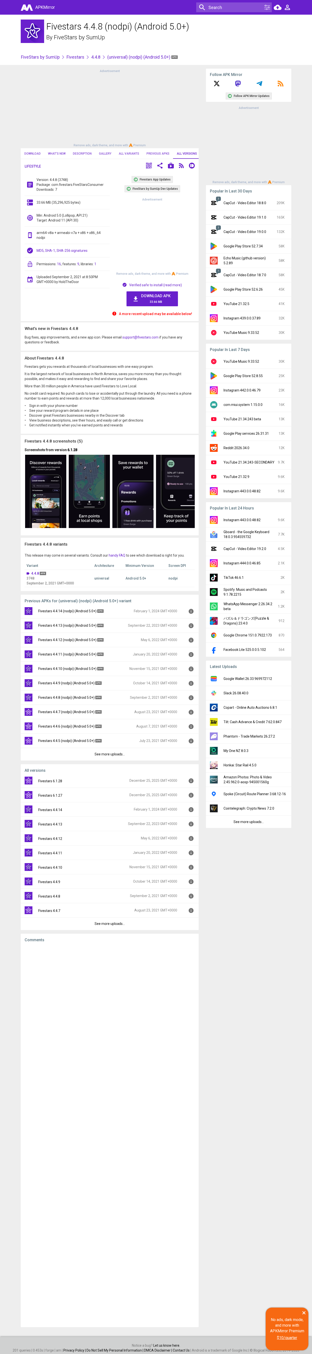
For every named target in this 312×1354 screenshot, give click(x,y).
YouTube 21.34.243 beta (242, 419)
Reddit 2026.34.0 (236, 448)
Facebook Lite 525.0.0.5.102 (245, 650)
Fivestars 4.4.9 (49, 882)
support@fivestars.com (140, 337)
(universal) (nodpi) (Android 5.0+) (139, 57)
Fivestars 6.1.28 (50, 781)
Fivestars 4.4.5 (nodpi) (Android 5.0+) (66, 741)
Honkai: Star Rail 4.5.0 (240, 765)
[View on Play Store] (171, 166)
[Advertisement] (109, 108)
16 (59, 264)
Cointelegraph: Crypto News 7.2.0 (249, 808)
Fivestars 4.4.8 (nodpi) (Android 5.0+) (66, 697)
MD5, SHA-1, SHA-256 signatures (62, 251)
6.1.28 (72, 450)
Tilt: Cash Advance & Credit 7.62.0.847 (253, 722)
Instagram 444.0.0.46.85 (242, 563)
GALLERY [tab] (105, 153)
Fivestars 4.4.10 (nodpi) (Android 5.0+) (67, 669)
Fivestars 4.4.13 (50, 824)
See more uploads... (110, 754)
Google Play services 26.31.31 (246, 433)
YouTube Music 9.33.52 (241, 333)
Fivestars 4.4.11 (50, 853)
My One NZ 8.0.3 (236, 751)
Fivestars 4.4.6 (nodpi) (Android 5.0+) (66, 726)
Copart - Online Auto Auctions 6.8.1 (250, 707)
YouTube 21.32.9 (236, 477)
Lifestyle (33, 166)
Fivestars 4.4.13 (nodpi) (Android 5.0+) (67, 625)
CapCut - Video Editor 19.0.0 (245, 232)
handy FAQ (117, 555)
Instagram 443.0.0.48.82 (242, 491)
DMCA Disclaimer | (158, 1350)
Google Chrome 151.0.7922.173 (248, 635)
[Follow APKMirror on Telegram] (259, 85)
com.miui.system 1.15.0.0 (243, 405)
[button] (149, 166)
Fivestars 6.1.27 (50, 795)
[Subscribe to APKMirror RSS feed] (280, 85)
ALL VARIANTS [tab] (129, 153)
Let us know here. (166, 1345)
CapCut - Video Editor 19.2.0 (245, 549)
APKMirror (45, 7)
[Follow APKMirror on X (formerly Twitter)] (217, 85)
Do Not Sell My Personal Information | (115, 1350)
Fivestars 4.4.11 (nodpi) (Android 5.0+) (67, 654)
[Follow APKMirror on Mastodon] (238, 85)
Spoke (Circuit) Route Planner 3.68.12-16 (255, 794)
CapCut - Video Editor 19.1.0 (245, 217)
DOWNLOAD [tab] (32, 153)
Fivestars (75, 57)
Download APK (156, 299)
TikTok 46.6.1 (234, 578)
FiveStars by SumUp (79, 37)
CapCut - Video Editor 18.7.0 (245, 275)
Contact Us (181, 1350)
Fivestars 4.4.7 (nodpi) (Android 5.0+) (66, 712)
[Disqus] (110, 1135)
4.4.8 (95, 57)
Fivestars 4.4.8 (49, 896)
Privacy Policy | (75, 1350)
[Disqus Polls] (109, 1008)
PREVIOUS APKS (157, 153)
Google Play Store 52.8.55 (243, 376)
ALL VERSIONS (187, 153)
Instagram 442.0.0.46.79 (242, 390)
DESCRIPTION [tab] (82, 153)
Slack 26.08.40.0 (236, 693)
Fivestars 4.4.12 (50, 839)
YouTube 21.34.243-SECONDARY (249, 462)
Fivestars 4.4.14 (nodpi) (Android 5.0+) (67, 611)
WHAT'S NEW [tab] (57, 153)
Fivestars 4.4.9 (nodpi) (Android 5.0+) (66, 683)
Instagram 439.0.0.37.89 (242, 318)
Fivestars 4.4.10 (50, 867)
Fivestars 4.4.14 (50, 810)
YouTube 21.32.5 (236, 304)
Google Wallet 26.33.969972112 (248, 679)
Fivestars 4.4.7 (49, 911)
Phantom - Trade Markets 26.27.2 (249, 736)
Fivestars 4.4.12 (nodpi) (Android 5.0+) (67, 640)
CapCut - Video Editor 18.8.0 (245, 203)
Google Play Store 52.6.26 (243, 289)
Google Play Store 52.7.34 (243, 246)
